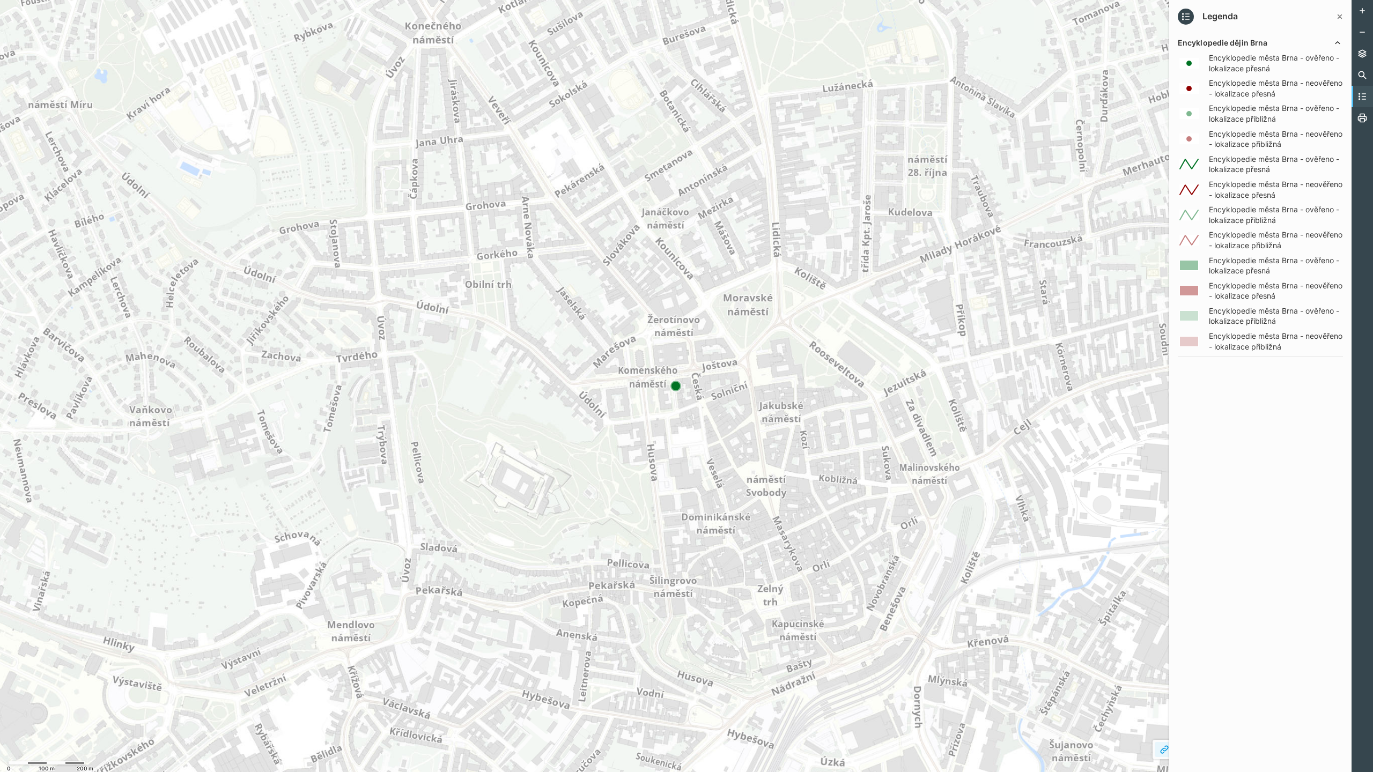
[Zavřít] (1340, 16)
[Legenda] (1362, 96)
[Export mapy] (1362, 118)
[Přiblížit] (1362, 10)
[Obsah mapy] (1362, 53)
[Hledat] (1362, 75)
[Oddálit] (1362, 32)
